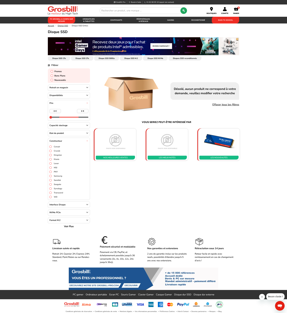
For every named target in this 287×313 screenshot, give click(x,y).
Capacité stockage (58, 125)
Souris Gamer (128, 294)
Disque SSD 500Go (107, 58)
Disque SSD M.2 (131, 58)
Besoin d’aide (136, 2)
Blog (220, 311)
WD (55, 197)
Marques (212, 311)
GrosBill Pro (120, 2)
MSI (55, 167)
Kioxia (56, 159)
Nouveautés (60, 80)
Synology (58, 188)
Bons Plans (59, 75)
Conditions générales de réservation (79, 311)
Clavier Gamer (146, 294)
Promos (58, 71)
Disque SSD (63, 25)
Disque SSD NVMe (155, 58)
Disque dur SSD (182, 294)
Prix (51, 103)
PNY (56, 171)
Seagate (57, 184)
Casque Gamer (164, 294)
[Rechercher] (183, 10)
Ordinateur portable (96, 294)
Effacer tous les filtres (225, 104)
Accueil (51, 25)
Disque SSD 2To (82, 58)
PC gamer (78, 294)
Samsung (58, 176)
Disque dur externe (204, 294)
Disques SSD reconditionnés (185, 58)
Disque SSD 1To (59, 58)
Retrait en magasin (58, 87)
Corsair (57, 146)
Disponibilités (56, 95)
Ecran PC (114, 294)
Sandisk (57, 180)
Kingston (58, 155)
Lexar (56, 163)
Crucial (57, 151)
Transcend (58, 192)
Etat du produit (56, 133)
